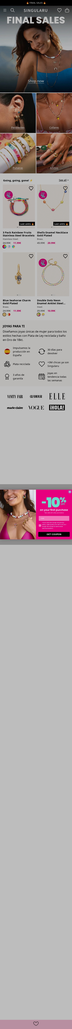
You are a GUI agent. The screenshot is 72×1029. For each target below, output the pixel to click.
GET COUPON (54, 534)
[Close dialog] (70, 492)
